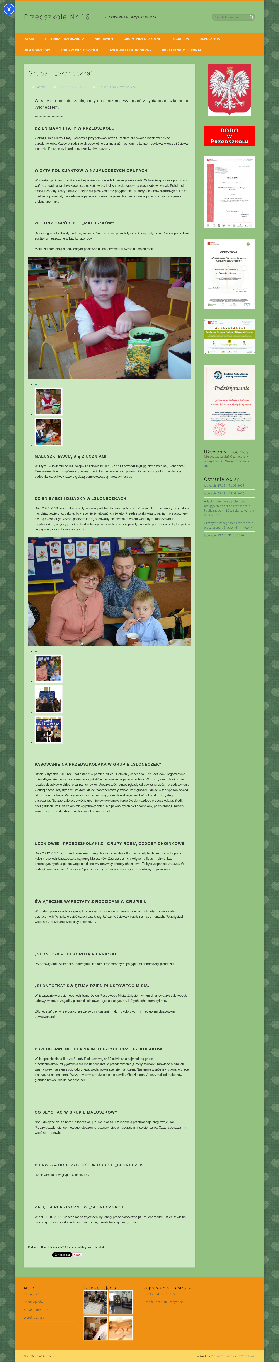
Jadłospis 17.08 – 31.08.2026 (224, 485)
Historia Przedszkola (64, 39)
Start (30, 39)
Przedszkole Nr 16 (57, 17)
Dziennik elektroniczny (130, 50)
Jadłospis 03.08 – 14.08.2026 (224, 493)
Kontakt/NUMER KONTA (181, 50)
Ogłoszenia (209, 39)
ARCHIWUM (104, 39)
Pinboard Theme (222, 1356)
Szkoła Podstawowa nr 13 (161, 1294)
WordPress (248, 1356)
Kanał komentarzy (37, 1309)
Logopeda (180, 39)
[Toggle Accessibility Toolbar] (9, 9)
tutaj (207, 465)
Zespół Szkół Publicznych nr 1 (164, 1302)
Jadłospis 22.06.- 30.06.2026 (224, 535)
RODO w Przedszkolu (79, 50)
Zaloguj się (31, 1294)
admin (41, 87)
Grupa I (103, 87)
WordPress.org (34, 1317)
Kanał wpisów (33, 1302)
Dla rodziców (37, 50)
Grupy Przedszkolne (142, 39)
